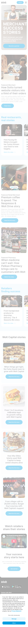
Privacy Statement (16, 611)
